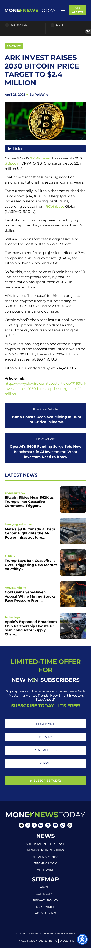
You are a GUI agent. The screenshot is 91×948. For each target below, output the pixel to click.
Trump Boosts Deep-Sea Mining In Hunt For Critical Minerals (45, 419)
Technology (12, 617)
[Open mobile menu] (63, 10)
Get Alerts (77, 10)
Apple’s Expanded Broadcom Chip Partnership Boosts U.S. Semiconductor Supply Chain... (31, 628)
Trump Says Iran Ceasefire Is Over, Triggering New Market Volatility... (31, 564)
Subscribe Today (47, 780)
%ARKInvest (40, 158)
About (45, 887)
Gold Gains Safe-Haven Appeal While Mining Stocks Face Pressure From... (30, 596)
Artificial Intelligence (45, 844)
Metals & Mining (15, 587)
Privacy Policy (45, 900)
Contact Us (45, 893)
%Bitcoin (12, 163)
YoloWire (14, 46)
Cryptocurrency (15, 492)
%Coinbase (55, 206)
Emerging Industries (18, 524)
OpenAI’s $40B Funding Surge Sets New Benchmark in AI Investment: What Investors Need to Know (45, 451)
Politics (10, 556)
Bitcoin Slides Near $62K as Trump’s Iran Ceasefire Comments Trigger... (29, 501)
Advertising (45, 913)
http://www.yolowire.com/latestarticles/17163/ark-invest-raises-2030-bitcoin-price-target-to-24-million (46, 388)
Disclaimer (45, 906)
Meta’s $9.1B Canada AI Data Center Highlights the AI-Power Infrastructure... (30, 533)
